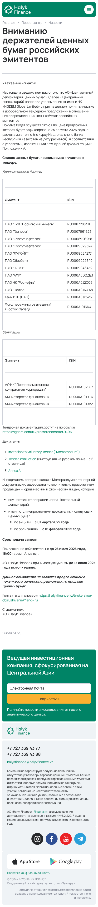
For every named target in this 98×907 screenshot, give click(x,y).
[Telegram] (80, 839)
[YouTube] (66, 839)
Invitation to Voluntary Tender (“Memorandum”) (44, 451)
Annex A (14, 470)
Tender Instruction (22, 459)
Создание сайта (18, 883)
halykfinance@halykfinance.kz (30, 762)
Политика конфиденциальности (28, 873)
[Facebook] (52, 839)
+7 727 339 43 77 (23, 748)
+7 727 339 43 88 (24, 754)
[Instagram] (37, 839)
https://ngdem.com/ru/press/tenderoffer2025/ (37, 431)
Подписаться (49, 698)
